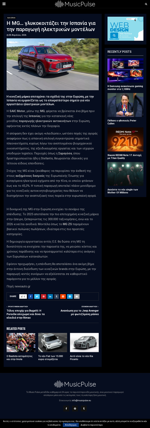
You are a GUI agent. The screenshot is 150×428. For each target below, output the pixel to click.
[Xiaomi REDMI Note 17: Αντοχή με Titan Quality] (125, 139)
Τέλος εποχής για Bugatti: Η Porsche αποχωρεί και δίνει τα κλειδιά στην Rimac (26, 314)
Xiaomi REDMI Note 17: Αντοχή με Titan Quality (124, 157)
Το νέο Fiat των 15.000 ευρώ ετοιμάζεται (50, 358)
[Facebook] (66, 408)
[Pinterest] (75, 408)
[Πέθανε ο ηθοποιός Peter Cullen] (125, 105)
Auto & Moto (11, 18)
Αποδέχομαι (71, 425)
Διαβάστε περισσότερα (92, 425)
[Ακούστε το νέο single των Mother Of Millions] (125, 174)
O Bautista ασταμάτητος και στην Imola (20, 358)
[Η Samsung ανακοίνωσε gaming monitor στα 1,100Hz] (125, 70)
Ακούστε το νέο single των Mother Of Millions (123, 191)
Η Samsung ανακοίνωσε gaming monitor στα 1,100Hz (125, 88)
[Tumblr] (84, 408)
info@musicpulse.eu (81, 400)
